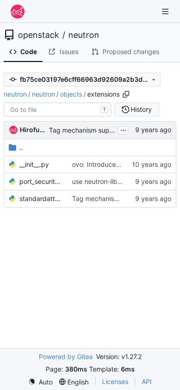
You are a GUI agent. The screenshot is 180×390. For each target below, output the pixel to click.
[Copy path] (126, 94)
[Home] (17, 11)
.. (21, 147)
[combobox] (57, 109)
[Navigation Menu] (166, 11)
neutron (83, 35)
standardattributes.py (41, 198)
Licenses (115, 381)
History (141, 109)
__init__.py (34, 164)
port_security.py (41, 181)
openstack (38, 35)
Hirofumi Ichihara (33, 130)
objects (71, 94)
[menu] (40, 382)
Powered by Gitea (66, 356)
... (123, 129)
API (147, 381)
